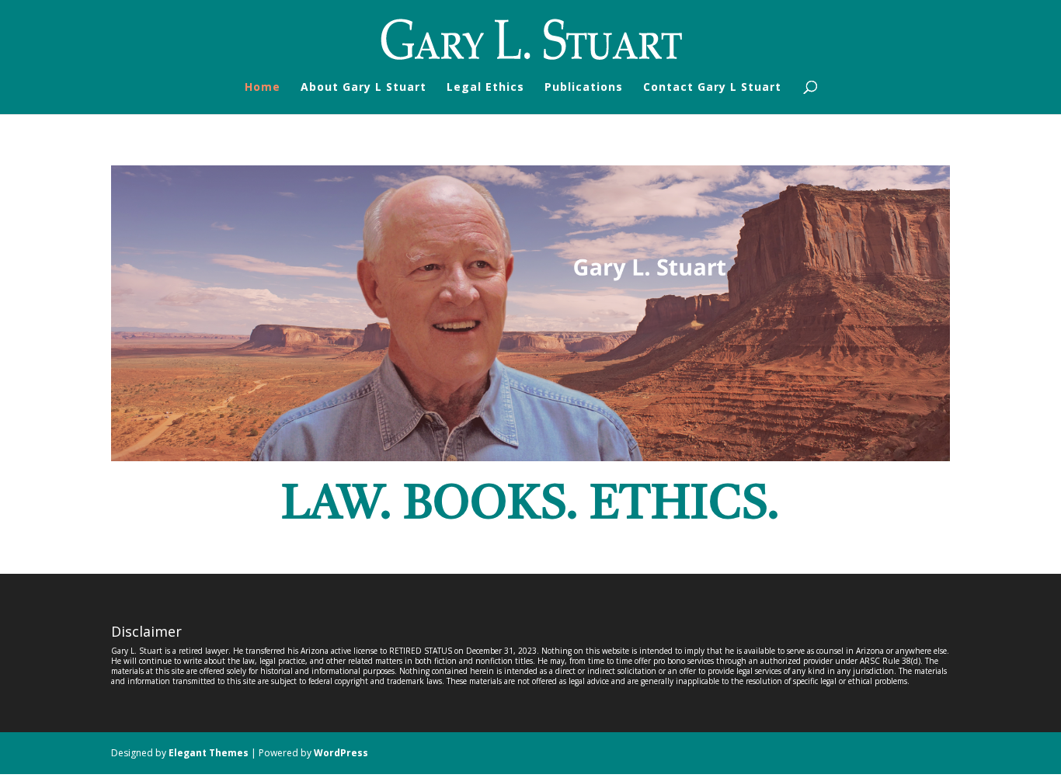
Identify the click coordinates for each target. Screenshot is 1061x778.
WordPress (341, 752)
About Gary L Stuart (363, 88)
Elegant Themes (209, 752)
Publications (583, 88)
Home (262, 88)
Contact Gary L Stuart (712, 88)
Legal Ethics (485, 88)
